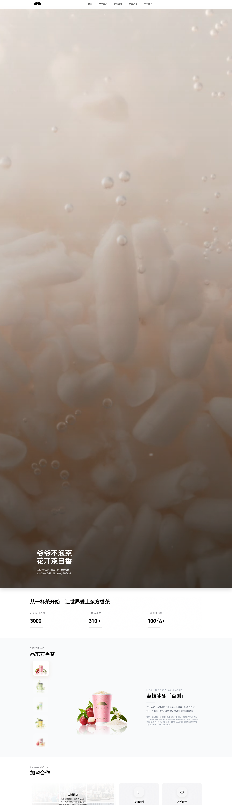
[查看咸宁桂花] (40, 722)
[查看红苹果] (40, 740)
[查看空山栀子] (40, 686)
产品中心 (103, 4)
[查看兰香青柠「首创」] (40, 704)
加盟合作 (133, 4)
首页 (90, 4)
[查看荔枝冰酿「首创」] (41, 668)
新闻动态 (118, 4)
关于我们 (148, 4)
